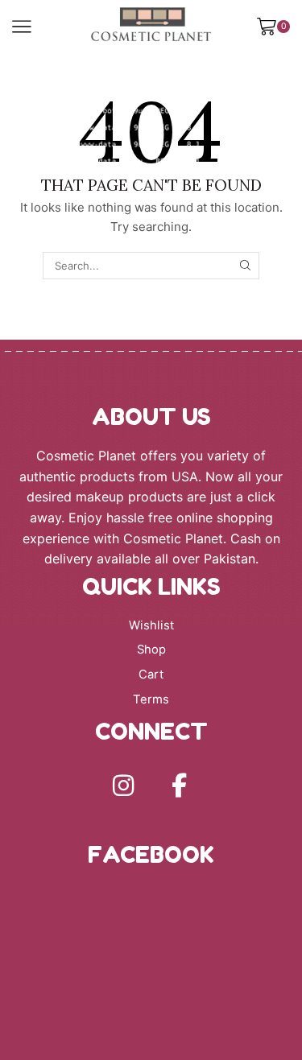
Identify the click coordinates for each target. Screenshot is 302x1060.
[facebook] (179, 785)
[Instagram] (123, 785)
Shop (151, 649)
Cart (151, 674)
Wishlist (151, 625)
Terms (151, 699)
